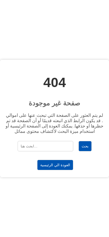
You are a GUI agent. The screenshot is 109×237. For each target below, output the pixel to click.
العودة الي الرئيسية (55, 165)
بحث (85, 146)
